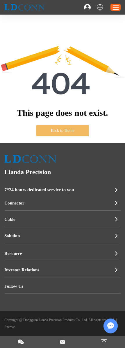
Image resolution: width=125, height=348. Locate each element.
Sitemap (9, 327)
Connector (14, 203)
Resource (13, 253)
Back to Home (62, 130)
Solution (12, 235)
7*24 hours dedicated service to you (39, 189)
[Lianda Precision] (24, 7)
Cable (9, 219)
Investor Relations (21, 269)
